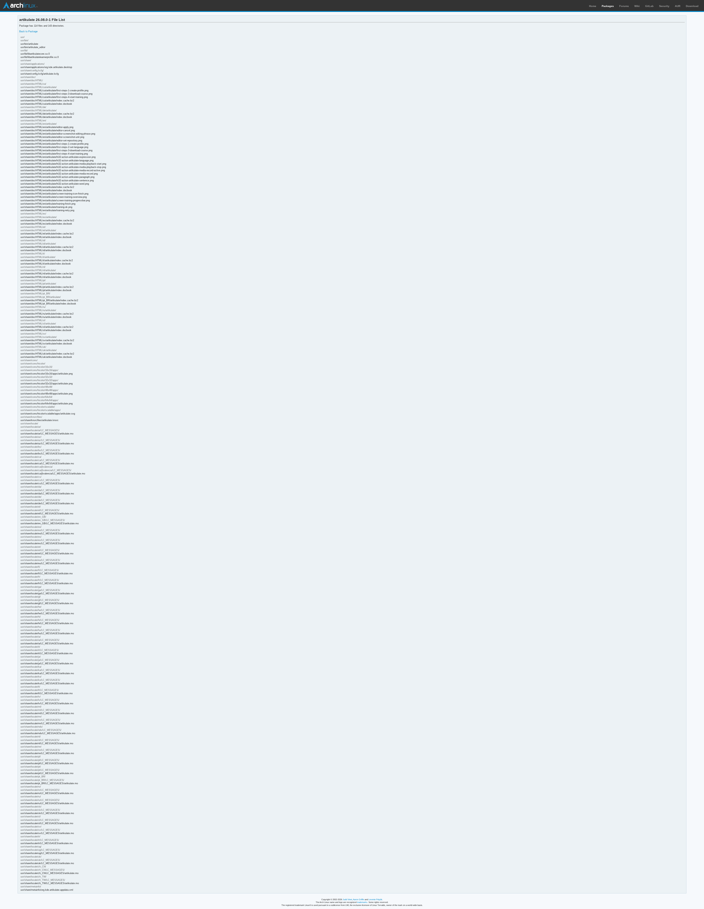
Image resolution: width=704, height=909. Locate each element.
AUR (677, 6)
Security (664, 6)
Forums (624, 6)
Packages (608, 6)
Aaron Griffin (358, 899)
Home (592, 6)
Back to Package (28, 31)
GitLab (649, 6)
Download (692, 6)
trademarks (362, 902)
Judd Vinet (347, 899)
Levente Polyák (375, 899)
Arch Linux (20, 5)
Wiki (637, 6)
